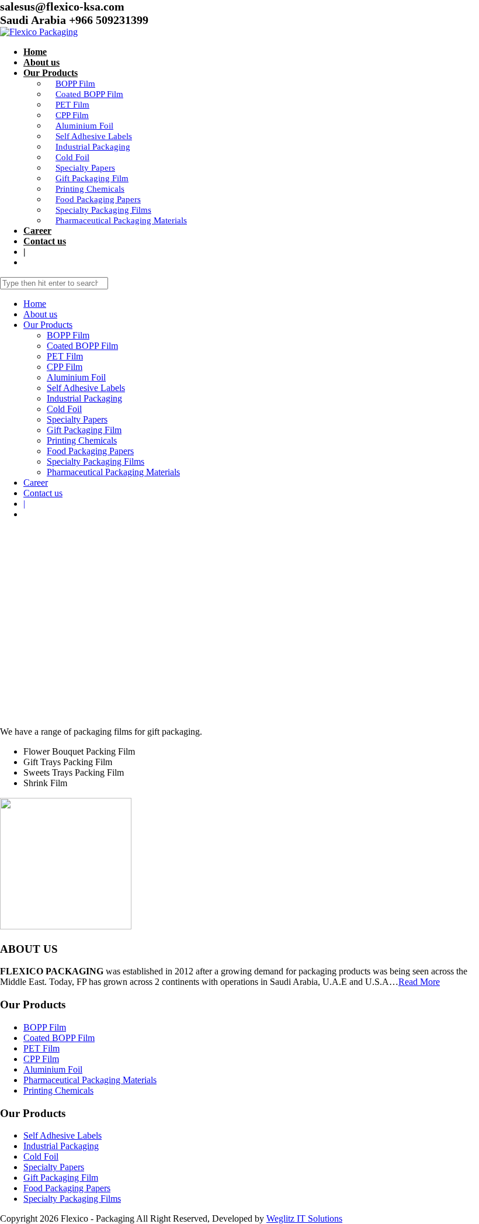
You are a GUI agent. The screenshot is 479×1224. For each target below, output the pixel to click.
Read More (419, 982)
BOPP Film (75, 83)
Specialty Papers (85, 167)
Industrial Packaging (92, 146)
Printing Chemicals (89, 188)
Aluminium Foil (84, 125)
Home (35, 52)
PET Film (72, 104)
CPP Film (72, 115)
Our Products (50, 73)
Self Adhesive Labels (93, 136)
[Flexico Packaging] (39, 32)
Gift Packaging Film (92, 178)
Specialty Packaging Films (103, 210)
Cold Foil (72, 157)
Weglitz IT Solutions (304, 1218)
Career (37, 231)
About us (41, 62)
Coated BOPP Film (89, 94)
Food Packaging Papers (98, 199)
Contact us (44, 241)
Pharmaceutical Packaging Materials (121, 220)
